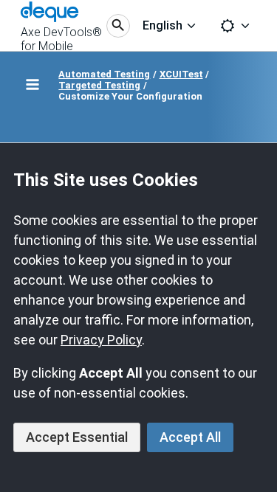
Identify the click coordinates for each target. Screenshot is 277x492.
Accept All (190, 437)
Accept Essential (77, 437)
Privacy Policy (101, 339)
